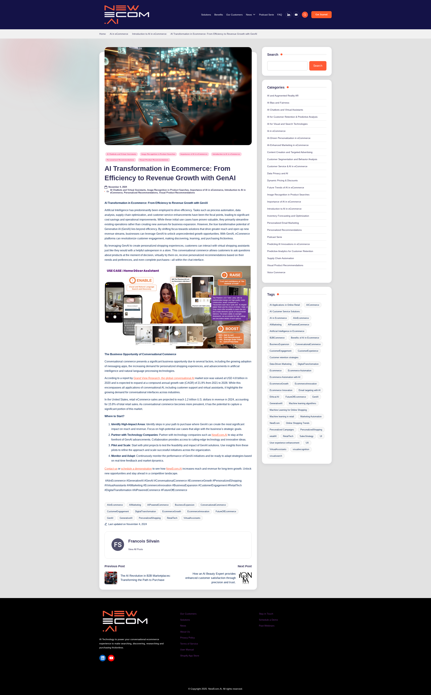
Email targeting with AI (310, 390)
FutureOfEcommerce (226, 511)
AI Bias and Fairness (278, 102)
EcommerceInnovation (198, 511)
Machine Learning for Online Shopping (288, 410)
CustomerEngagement (118, 511)
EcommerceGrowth (171, 511)
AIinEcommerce (115, 505)
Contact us (111, 468)
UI (321, 436)
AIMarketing (135, 505)
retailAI (273, 436)
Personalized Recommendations (120, 160)
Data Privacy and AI (277, 173)
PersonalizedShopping (150, 518)
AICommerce (312, 305)
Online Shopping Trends (297, 423)
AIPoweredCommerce (158, 505)
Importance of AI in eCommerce (193, 154)
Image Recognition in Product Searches (158, 154)
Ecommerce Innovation (281, 390)
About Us (185, 631)
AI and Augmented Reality (283, 95)
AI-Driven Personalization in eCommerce (288, 138)
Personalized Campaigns (282, 429)
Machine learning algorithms (302, 403)
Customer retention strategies (284, 357)
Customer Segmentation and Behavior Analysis (292, 159)
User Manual (187, 649)
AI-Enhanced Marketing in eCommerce (288, 145)
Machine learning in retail (282, 416)
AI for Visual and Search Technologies (287, 124)
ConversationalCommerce (213, 505)
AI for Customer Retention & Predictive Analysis (292, 116)
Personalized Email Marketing (283, 223)
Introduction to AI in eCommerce (226, 154)
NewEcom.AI (219, 434)
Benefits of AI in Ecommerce (305, 337)
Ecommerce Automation (299, 370)
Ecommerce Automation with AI (285, 377)
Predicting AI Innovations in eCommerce (288, 244)
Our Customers (188, 613)
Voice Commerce (276, 272)
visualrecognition (301, 449)
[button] (321, 14)
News (183, 625)
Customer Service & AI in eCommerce (287, 166)
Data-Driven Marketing (280, 364)
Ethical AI (274, 397)
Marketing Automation (311, 416)
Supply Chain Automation (280, 258)
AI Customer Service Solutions (285, 311)
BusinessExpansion (184, 505)
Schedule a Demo (268, 619)
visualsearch (276, 456)
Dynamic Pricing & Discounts (282, 180)
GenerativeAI (126, 518)
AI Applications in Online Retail (285, 305)
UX (307, 443)
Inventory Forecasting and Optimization (288, 215)
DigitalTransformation (145, 511)
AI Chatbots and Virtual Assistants (121, 154)
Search (272, 54)
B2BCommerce (277, 337)
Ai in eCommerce (276, 131)
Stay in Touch (266, 613)
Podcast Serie (274, 237)
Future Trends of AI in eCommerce (285, 187)
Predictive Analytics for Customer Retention (290, 251)
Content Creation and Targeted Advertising (289, 152)
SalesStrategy (306, 436)
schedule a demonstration (136, 468)
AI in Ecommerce (278, 318)
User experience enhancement (284, 443)
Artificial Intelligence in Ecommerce (287, 331)
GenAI (110, 518)
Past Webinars (266, 625)
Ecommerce (275, 370)
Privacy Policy (187, 637)
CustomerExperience (308, 351)
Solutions (185, 619)
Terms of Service (189, 643)
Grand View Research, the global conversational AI (164, 378)
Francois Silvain (143, 541)
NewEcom (275, 423)
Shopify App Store (189, 655)
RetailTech (172, 518)
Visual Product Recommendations (154, 160)
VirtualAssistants (192, 518)
